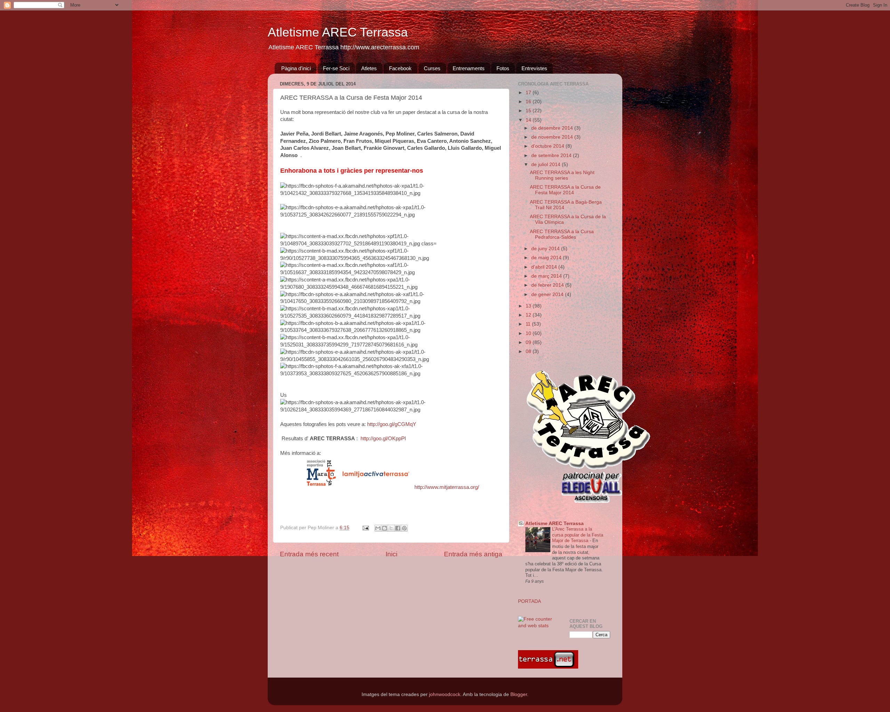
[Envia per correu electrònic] (377, 528)
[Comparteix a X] (391, 528)
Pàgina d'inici (296, 68)
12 (529, 315)
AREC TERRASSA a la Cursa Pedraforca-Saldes (562, 234)
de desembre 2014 (552, 128)
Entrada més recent (309, 554)
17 (529, 92)
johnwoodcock (444, 694)
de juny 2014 (546, 248)
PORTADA (529, 601)
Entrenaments (469, 68)
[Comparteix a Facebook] (397, 528)
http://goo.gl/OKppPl (383, 438)
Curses (432, 68)
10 (529, 333)
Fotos (502, 68)
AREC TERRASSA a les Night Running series (562, 175)
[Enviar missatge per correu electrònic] (365, 527)
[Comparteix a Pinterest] (404, 528)
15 (529, 110)
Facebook (400, 68)
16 (529, 101)
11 (529, 324)
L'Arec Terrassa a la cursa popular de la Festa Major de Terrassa (577, 534)
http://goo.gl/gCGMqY (391, 424)
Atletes (369, 68)
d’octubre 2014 (548, 146)
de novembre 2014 (552, 137)
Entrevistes (534, 68)
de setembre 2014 (552, 155)
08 (529, 351)
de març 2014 (547, 276)
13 (529, 306)
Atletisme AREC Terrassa (338, 32)
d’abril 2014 (544, 267)
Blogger (518, 694)
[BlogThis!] (384, 528)
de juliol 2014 (546, 164)
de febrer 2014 (548, 285)
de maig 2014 (547, 257)
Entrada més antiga (473, 554)
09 (529, 342)
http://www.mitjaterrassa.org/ (446, 487)
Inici (391, 554)
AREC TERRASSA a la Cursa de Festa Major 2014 (565, 190)
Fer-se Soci (336, 68)
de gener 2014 (548, 294)
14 (529, 120)
